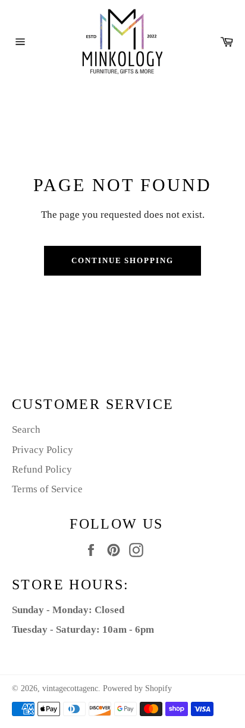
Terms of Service (47, 489)
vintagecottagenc (70, 688)
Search (26, 429)
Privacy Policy (42, 449)
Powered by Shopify (137, 688)
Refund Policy (42, 469)
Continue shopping (122, 260)
